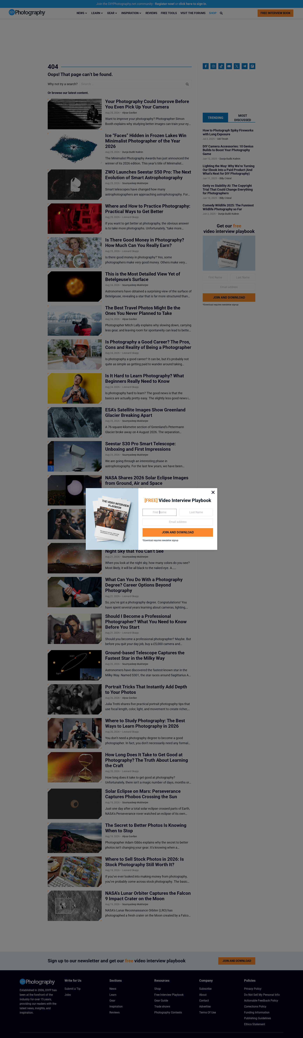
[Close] (213, 492)
